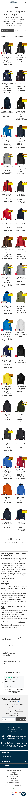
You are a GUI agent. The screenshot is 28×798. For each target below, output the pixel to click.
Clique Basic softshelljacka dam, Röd (7, 223)
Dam (7, 6)
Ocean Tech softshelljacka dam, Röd (21, 251)
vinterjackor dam (18, 620)
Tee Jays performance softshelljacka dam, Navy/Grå (7, 85)
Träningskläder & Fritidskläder (15, 6)
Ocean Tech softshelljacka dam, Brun (7, 251)
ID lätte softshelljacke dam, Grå (7, 167)
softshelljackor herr (13, 627)
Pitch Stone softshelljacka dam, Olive (21, 416)
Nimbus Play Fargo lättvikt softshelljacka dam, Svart (21, 112)
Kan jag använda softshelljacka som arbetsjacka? (8, 654)
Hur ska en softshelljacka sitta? (11, 663)
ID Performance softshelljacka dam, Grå (21, 278)
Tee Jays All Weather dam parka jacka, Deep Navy (7, 112)
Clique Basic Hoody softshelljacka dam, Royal (7, 140)
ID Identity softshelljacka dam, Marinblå (21, 140)
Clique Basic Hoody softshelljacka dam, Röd (21, 471)
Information (6, 757)
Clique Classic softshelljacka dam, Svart (7, 416)
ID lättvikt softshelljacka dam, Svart (21, 168)
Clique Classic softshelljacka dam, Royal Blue (7, 471)
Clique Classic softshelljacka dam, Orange (7, 499)
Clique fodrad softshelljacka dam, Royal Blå (7, 306)
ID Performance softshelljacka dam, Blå (7, 333)
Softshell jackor (14, 7)
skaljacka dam (5, 601)
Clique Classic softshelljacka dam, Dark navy (7, 524)
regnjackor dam (17, 601)
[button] (23, 794)
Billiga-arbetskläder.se (14, 770)
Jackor (24, 6)
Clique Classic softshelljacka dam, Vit (21, 333)
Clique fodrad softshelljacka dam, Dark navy (21, 524)
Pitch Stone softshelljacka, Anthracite (7, 443)
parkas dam (21, 622)
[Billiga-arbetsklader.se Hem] (14, 2)
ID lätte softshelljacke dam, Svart (20, 359)
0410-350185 (15, 727)
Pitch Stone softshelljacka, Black (21, 56)
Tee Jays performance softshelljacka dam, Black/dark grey (20, 85)
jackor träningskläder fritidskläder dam (14, 573)
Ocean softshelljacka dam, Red (7, 195)
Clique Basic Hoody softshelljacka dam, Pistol (7, 279)
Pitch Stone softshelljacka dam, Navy (21, 223)
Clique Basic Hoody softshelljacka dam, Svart (7, 57)
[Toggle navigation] (2, 2)
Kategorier (5, 30)
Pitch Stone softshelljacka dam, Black (21, 196)
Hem (4, 6)
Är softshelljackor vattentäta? (12, 646)
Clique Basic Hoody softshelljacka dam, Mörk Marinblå (7, 360)
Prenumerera (21, 719)
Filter (16, 30)
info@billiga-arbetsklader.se (15, 736)
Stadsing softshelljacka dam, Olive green (21, 305)
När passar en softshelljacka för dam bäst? (12, 639)
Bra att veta (6, 761)
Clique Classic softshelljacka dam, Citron (7, 388)
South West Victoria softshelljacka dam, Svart (21, 388)
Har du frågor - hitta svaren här (15, 743)
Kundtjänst (6, 752)
